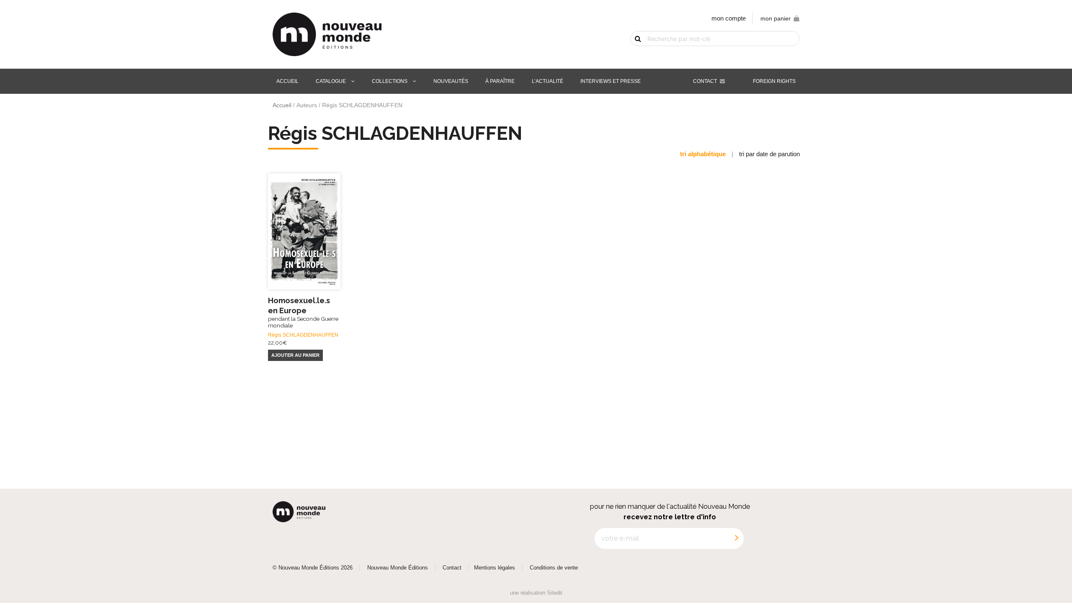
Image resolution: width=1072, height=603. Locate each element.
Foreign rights (774, 81)
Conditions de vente (554, 568)
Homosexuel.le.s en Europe (303, 312)
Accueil (287, 81)
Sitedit (554, 593)
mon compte (728, 18)
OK (633, 53)
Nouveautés (450, 81)
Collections (389, 81)
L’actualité (547, 81)
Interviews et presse (610, 81)
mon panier (775, 18)
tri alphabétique (703, 153)
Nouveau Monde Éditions (397, 568)
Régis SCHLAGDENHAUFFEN (303, 335)
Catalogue (331, 81)
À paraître (500, 81)
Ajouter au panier (295, 355)
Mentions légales (494, 568)
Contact (705, 81)
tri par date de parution (769, 153)
